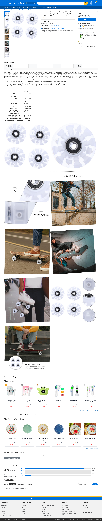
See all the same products (92, 448)
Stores (23, 507)
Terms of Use (65, 505)
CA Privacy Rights (66, 509)
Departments (6, 7)
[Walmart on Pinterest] (91, 512)
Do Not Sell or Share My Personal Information (77, 519)
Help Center (50, 498)
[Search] (86, 3)
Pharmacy (43, 7)
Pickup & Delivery (35, 7)
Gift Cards (24, 513)
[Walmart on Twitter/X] (86, 512)
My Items (54, 7)
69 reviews (51, 18)
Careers (49, 7)
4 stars (22, 470)
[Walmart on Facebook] (83, 512)
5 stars (22, 468)
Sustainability (4, 513)
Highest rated (21, 484)
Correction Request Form (12, 458)
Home (5, 9)
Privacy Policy (65, 507)
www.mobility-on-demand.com (57, 28)
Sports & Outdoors (11, 9)
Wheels (58, 69)
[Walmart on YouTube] (89, 512)
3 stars (22, 472)
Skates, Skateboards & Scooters (25, 9)
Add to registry (92, 46)
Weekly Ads (68, 498)
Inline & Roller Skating (43, 69)
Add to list (83, 46)
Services (13, 7)
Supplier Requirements (6, 515)
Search (94, 484)
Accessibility (44, 511)
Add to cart (87, 19)
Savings (18, 7)
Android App (85, 507)
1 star (23, 475)
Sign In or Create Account (38, 498)
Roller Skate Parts (52, 69)
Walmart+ (24, 511)
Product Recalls (45, 513)
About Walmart (4, 505)
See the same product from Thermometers (88, 410)
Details (89, 43)
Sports (17, 9)
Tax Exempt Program (46, 515)
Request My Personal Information (69, 511)
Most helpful (30, 484)
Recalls (43, 509)
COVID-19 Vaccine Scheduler (48, 505)
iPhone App (85, 505)
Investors (3, 511)
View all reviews (9, 479)
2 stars (22, 473)
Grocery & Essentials (25, 7)
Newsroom (3, 509)
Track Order (59, 498)
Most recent (12, 484)
